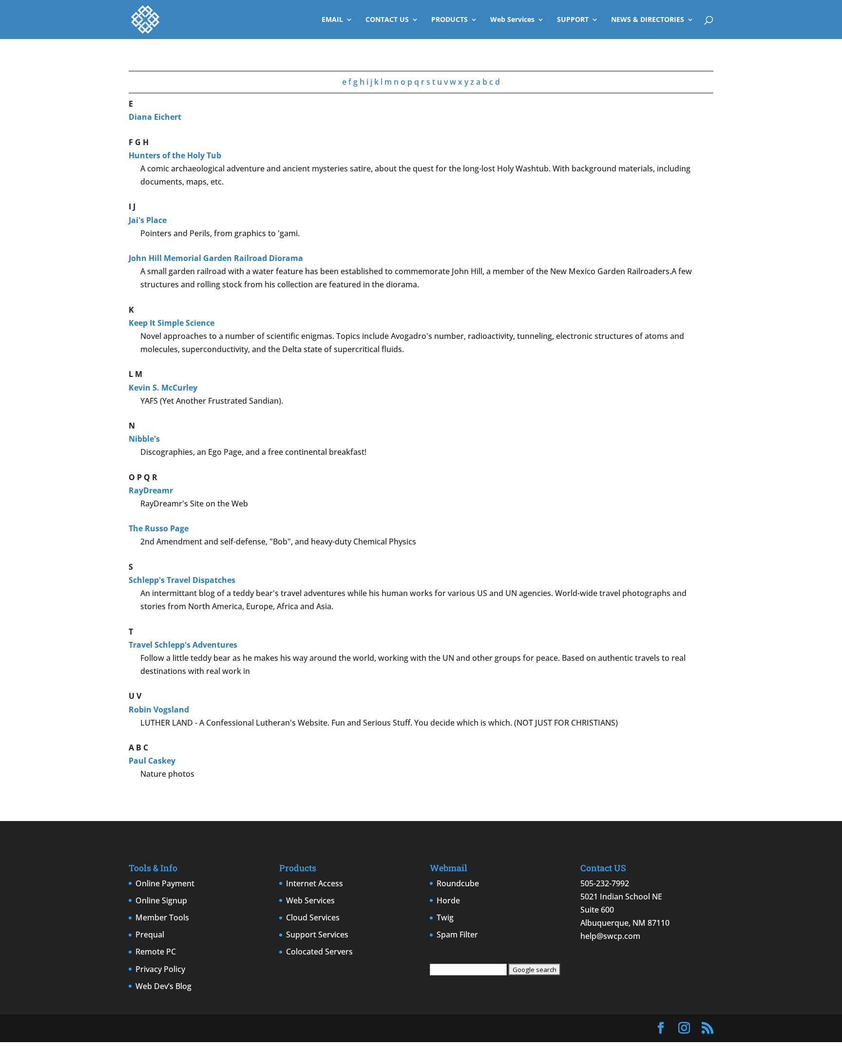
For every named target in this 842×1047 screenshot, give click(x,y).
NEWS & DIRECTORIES (647, 20)
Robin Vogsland (159, 709)
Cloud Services (313, 917)
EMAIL (332, 20)
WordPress (311, 1028)
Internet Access (314, 883)
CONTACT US (387, 20)
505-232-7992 (604, 883)
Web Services (512, 20)
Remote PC (155, 951)
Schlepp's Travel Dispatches (182, 580)
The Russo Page (159, 528)
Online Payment (164, 883)
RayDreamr (151, 490)
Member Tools (162, 917)
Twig (445, 917)
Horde (448, 900)
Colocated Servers (319, 951)
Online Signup (161, 900)
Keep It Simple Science (171, 323)
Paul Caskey (152, 760)
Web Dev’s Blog (163, 986)
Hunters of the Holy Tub (175, 155)
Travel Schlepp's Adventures (183, 644)
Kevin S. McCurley (163, 387)
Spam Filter (457, 934)
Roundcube (458, 883)
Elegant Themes (206, 1028)
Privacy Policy (160, 969)
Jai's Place (148, 220)
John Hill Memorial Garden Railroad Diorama (216, 258)
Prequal (149, 934)
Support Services (317, 934)
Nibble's (144, 438)
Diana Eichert (155, 117)
